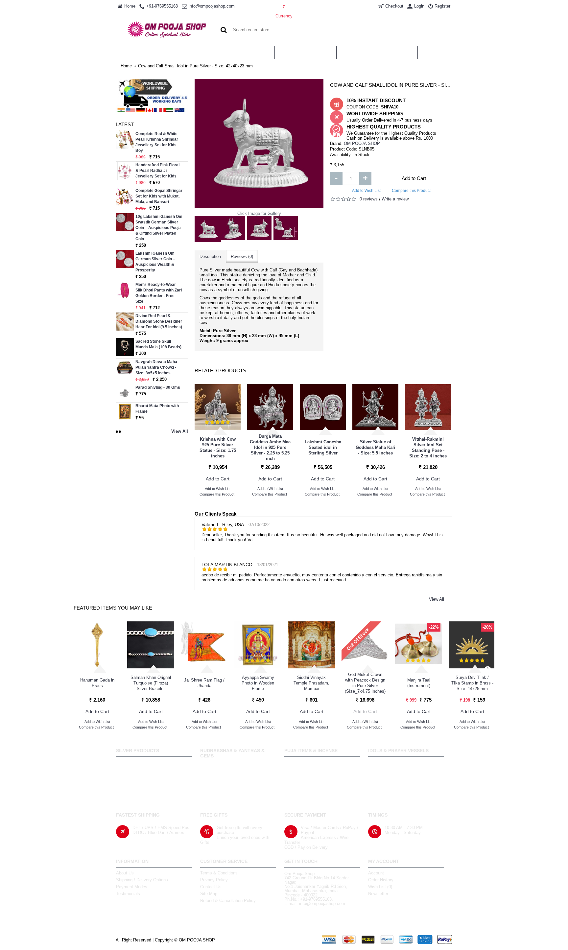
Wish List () (380, 886)
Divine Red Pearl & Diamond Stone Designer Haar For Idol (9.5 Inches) (158, 321)
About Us (125, 872)
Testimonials (128, 893)
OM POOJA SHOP (362, 143)
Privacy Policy (214, 879)
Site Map (208, 893)
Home (126, 65)
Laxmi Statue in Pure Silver (204, 447)
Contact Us (211, 886)
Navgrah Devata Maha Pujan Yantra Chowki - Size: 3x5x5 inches (156, 367)
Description (210, 256)
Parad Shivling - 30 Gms (157, 387)
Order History (380, 879)
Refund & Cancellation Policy (228, 900)
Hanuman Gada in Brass (97, 683)
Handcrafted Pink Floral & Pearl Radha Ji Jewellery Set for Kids (157, 170)
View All (436, 599)
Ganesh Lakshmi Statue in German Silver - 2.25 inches (362, 447)
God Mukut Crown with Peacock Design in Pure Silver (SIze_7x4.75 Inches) (365, 683)
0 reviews (369, 199)
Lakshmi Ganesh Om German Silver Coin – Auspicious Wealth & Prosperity (155, 261)
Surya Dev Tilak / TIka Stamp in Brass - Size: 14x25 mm (472, 683)
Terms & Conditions (219, 872)
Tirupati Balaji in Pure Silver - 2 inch (309, 447)
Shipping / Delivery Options (142, 879)
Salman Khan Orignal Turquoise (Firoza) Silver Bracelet (150, 683)
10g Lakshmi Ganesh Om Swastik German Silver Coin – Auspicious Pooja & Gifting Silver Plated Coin (158, 227)
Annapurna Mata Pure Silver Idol (256, 447)
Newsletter (378, 893)
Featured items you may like (113, 608)
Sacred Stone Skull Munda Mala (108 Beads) (158, 344)
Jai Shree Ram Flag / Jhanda (204, 683)
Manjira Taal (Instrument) (418, 683)
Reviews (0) (242, 256)
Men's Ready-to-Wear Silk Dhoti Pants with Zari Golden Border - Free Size (158, 293)
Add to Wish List (366, 190)
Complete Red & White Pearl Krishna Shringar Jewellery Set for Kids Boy (156, 142)
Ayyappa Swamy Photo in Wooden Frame (258, 683)
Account (376, 872)
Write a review (395, 199)
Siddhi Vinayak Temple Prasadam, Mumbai (311, 683)
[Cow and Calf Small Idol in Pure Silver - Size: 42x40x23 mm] (208, 229)
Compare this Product (411, 190)
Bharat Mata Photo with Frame (157, 409)
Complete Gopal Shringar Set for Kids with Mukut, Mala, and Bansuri (158, 196)
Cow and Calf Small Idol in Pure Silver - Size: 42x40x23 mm (195, 65)
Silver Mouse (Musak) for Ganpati (415, 447)
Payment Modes (131, 886)
